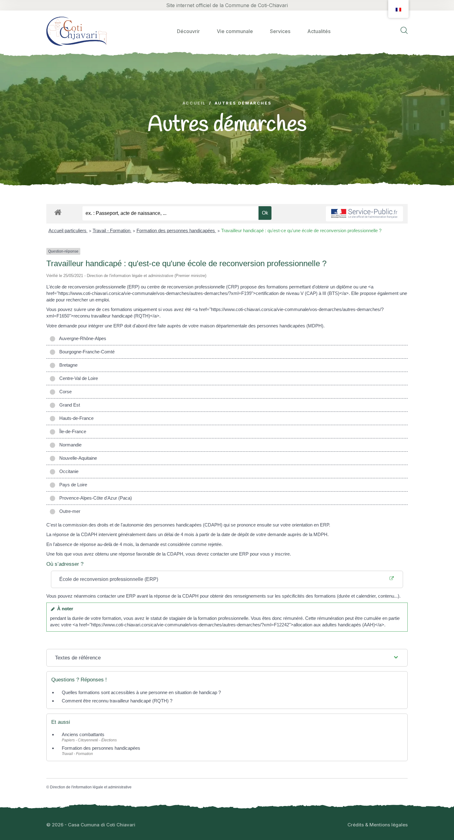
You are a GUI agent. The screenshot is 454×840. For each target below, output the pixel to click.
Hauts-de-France (75, 418)
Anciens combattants (83, 734)
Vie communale (235, 31)
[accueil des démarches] (58, 211)
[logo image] (76, 31)
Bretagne (67, 365)
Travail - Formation (112, 230)
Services (280, 31)
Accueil (194, 103)
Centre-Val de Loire (77, 378)
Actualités (318, 31)
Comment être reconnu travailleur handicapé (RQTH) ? (117, 700)
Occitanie (67, 471)
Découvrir (188, 31)
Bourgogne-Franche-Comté (86, 351)
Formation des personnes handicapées (176, 230)
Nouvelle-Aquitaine (77, 458)
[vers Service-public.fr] (364, 213)
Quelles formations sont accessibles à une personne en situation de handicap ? (141, 692)
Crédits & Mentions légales (377, 825)
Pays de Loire (72, 484)
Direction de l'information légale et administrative (91, 787)
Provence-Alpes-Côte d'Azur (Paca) (94, 498)
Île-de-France (71, 431)
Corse (64, 391)
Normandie (69, 444)
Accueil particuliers (68, 230)
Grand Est (68, 404)
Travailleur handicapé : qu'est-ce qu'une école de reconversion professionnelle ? (301, 230)
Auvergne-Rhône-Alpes (81, 338)
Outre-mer (68, 511)
